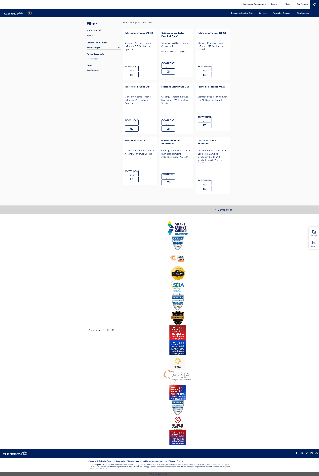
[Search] (314, 13)
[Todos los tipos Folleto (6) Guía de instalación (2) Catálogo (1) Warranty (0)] (104, 59)
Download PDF (131, 69)
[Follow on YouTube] (317, 453)
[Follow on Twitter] (307, 453)
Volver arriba (225, 209)
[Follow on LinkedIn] (312, 453)
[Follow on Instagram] (302, 453)
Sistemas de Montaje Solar (242, 13)
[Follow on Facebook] (297, 453)
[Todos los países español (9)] (104, 71)
